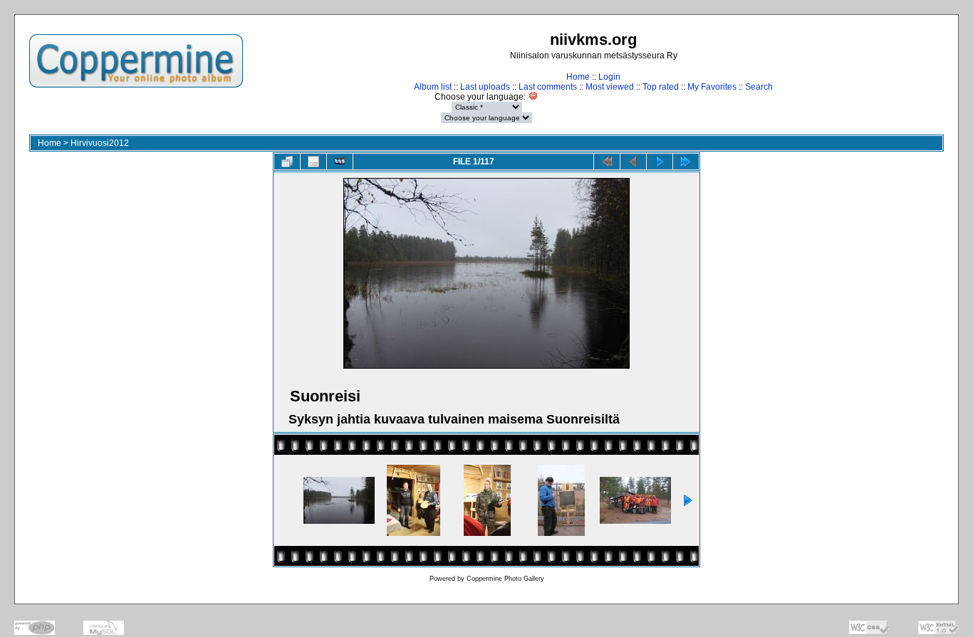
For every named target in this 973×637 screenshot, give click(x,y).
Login (609, 77)
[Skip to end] (686, 161)
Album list (433, 87)
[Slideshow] (340, 161)
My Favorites (712, 87)
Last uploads (485, 87)
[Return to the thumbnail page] (287, 161)
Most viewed (610, 87)
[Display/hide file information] (313, 161)
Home (578, 77)
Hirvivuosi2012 (100, 143)
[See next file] (659, 161)
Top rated (660, 87)
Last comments (548, 87)
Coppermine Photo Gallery (505, 578)
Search (759, 87)
